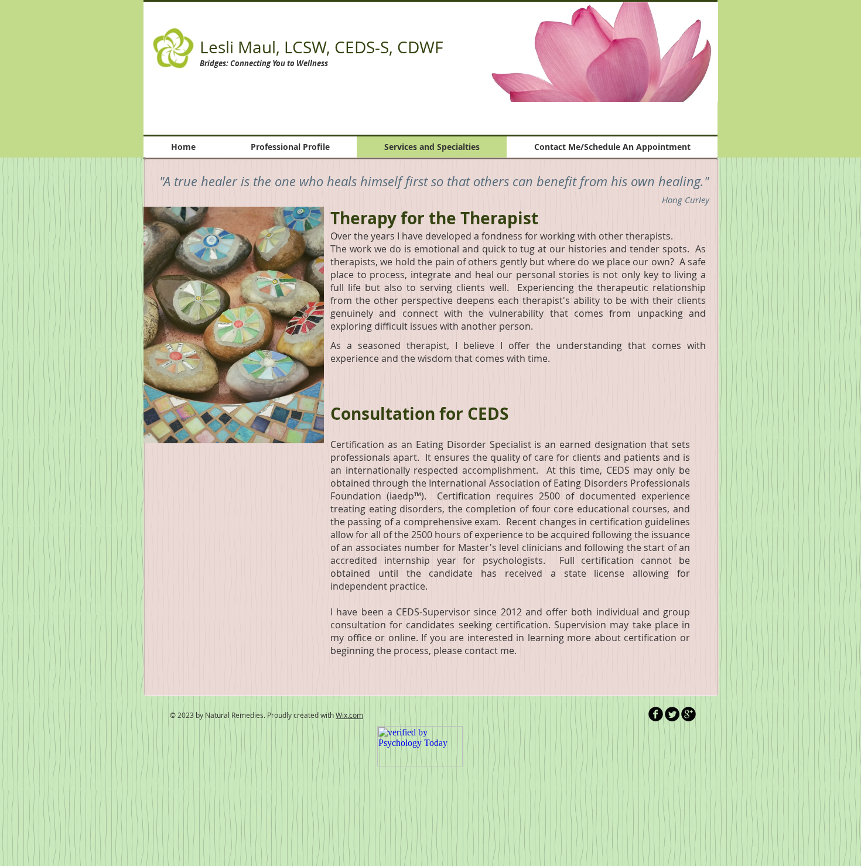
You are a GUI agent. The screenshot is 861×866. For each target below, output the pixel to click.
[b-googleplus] (688, 714)
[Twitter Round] (672, 714)
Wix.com (349, 715)
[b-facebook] (655, 714)
